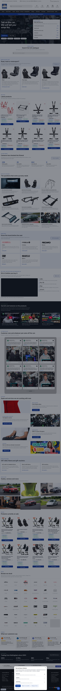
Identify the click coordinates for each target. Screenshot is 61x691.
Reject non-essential (26, 685)
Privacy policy (17, 688)
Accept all (18, 685)
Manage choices (35, 685)
